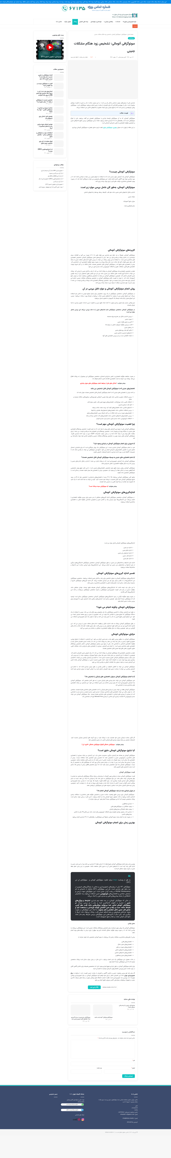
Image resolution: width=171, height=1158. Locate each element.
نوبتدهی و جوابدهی (96, 22)
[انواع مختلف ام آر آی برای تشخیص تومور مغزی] (59, 143)
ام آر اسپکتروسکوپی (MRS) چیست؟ (45, 150)
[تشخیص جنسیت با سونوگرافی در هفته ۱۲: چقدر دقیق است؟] (59, 102)
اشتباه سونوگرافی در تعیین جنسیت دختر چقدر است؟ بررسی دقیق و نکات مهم (45, 77)
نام (133, 1060)
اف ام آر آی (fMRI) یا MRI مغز (55, 176)
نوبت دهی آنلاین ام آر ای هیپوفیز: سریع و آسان (51, 187)
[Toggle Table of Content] (131, 113)
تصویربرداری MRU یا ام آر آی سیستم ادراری (52, 171)
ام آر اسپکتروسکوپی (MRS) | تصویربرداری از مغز (51, 179)
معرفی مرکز (68, 22)
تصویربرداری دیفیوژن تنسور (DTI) (54, 184)
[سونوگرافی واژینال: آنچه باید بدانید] (103, 1010)
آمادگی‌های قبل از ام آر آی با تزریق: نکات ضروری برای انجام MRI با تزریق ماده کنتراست (44, 93)
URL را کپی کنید (94, 987)
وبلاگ (75, 22)
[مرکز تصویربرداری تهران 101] (125, 15)
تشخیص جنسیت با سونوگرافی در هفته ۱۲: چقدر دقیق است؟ (44, 101)
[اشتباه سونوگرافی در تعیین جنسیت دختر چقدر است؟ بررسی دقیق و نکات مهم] (59, 77)
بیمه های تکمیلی (83, 22)
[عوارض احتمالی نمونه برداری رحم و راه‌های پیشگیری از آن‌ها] (59, 126)
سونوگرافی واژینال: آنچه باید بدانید (103, 1017)
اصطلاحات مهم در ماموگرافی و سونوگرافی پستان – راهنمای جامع (44, 135)
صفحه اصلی (130, 34)
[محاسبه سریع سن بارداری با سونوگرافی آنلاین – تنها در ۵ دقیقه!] (59, 110)
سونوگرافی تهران (107, 127)
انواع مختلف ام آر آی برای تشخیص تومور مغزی (45, 142)
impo (115, 880)
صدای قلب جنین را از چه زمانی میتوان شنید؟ (127, 1006)
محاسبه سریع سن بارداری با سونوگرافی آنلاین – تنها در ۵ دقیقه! (44, 110)
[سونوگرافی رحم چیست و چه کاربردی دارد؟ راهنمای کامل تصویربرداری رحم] (80, 1010)
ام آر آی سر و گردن (58, 182)
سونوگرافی (123, 34)
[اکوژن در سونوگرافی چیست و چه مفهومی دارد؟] (59, 86)
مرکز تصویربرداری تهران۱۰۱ (129, 22)
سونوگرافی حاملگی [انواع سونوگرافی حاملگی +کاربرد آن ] (98, 744)
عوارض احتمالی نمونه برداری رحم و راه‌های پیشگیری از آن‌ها (44, 126)
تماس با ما (59, 22)
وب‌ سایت (99, 1068)
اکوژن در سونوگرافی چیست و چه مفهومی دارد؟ (44, 84)
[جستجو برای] (36, 21)
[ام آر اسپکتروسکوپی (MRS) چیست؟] (59, 151)
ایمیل (133, 1068)
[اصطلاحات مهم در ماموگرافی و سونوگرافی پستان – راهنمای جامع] (59, 135)
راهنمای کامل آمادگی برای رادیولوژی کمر (45, 117)
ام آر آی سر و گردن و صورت (56, 173)
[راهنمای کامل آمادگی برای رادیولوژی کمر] (59, 118)
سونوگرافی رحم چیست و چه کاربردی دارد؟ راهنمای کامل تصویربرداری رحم (80, 1018)
